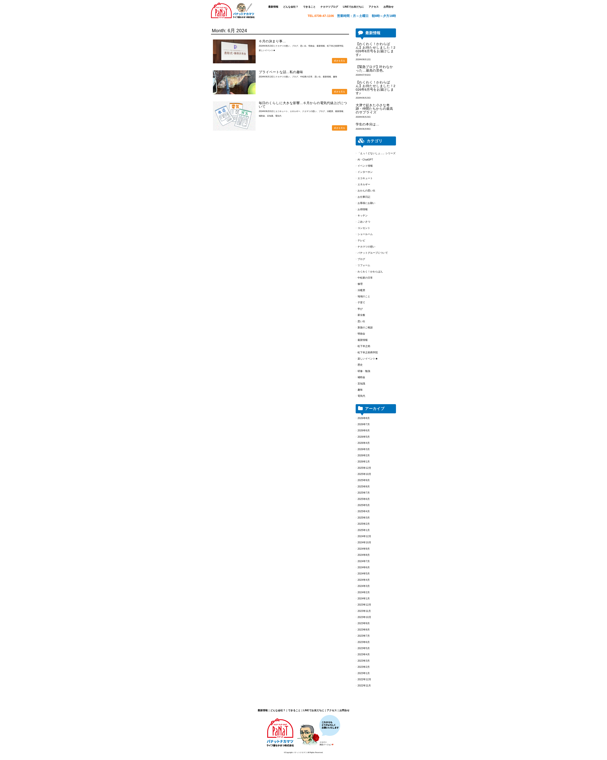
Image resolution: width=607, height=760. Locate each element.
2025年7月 (364, 492)
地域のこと (364, 296)
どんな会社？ (277, 710)
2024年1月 (364, 598)
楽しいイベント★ (267, 50)
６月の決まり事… (272, 41)
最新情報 (321, 46)
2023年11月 (364, 611)
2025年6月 (364, 499)
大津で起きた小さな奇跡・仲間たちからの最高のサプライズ (374, 108)
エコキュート (282, 111)
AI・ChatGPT (365, 159)
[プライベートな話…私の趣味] (234, 82)
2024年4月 (364, 580)
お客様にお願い (366, 203)
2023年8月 (364, 629)
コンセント (364, 228)
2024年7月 (364, 561)
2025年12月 (364, 468)
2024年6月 (364, 567)
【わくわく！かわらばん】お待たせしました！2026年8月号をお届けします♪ (375, 49)
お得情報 (363, 209)
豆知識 (270, 116)
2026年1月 (364, 461)
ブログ (295, 46)
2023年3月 (364, 660)
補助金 (262, 116)
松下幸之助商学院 (335, 46)
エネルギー (295, 111)
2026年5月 (364, 436)
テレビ (361, 240)
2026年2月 (364, 455)
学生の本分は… (367, 124)
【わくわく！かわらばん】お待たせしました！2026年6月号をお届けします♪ (375, 87)
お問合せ (344, 710)
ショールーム (365, 234)
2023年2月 (364, 667)
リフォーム (364, 265)
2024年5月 (364, 573)
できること (294, 710)
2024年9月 (364, 548)
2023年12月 (364, 604)
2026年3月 (364, 449)
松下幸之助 (364, 346)
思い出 (303, 46)
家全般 (361, 315)
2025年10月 (364, 474)
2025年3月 (364, 517)
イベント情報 (365, 165)
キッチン (363, 215)
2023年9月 (364, 623)
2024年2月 (364, 592)
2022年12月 (364, 679)
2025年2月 (364, 523)
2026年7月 (364, 424)
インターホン (365, 172)
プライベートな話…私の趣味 (281, 72)
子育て (361, 302)
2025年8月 (364, 486)
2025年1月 (364, 530)
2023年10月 (364, 617)
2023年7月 (364, 635)
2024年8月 (364, 555)
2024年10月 (364, 542)
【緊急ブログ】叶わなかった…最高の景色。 (374, 68)
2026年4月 (364, 443)
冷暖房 (330, 111)
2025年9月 (364, 480)
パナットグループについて (373, 252)
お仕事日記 (364, 197)
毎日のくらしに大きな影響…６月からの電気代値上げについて (303, 104)
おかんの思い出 (366, 190)
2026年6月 (364, 430)
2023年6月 (364, 642)
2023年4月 (364, 654)
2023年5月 (364, 648)
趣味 (335, 76)
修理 (360, 284)
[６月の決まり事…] (234, 51)
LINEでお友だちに (313, 710)
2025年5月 (364, 505)
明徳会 (311, 46)
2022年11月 (364, 685)
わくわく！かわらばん (370, 271)
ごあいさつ (364, 221)
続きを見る (339, 60)
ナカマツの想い (283, 46)
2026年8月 (364, 418)
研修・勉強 (364, 371)
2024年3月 (364, 586)
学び (360, 309)
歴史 (360, 364)
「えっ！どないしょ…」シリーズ (376, 153)
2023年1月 (364, 673)
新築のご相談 (365, 327)
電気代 (278, 116)
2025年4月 (364, 511)
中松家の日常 (306, 76)
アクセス (332, 710)
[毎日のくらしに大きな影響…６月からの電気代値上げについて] (234, 116)
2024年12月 (364, 536)
